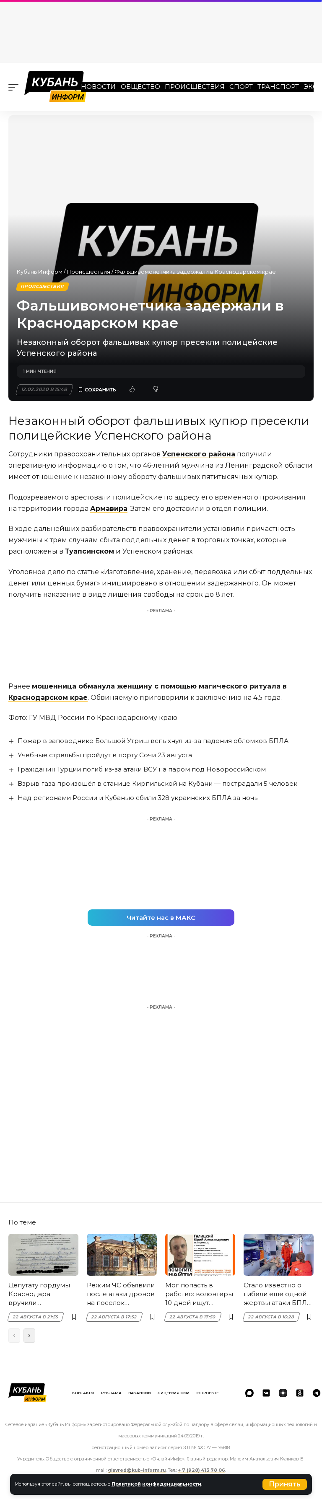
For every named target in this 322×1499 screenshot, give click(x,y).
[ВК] (266, 1393)
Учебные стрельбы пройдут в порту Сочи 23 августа (105, 755)
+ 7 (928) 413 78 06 (201, 1470)
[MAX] (249, 1393)
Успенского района (198, 454)
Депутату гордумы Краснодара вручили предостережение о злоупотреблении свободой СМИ (43, 1294)
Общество (140, 87)
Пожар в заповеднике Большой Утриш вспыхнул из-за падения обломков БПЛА (153, 741)
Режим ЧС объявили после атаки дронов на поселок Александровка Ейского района (121, 1294)
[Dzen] (283, 1393)
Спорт (241, 87)
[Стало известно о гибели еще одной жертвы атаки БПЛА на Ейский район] (279, 1255)
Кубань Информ (39, 271)
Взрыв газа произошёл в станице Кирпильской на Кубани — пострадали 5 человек (157, 783)
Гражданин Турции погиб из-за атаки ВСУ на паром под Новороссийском (142, 769)
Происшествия (195, 87)
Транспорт (278, 87)
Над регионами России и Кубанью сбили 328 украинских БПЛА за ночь (137, 798)
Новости (98, 87)
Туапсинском (89, 551)
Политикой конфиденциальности (156, 1484)
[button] (284, 1484)
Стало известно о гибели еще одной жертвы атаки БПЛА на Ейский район (278, 1294)
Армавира (108, 509)
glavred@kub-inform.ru (137, 1470)
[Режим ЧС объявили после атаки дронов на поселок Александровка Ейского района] (122, 1255)
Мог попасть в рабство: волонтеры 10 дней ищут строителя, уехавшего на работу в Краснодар (199, 1294)
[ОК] (300, 1393)
